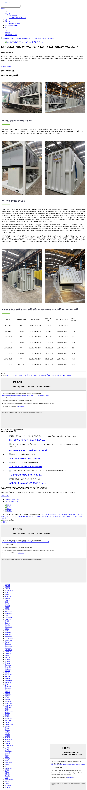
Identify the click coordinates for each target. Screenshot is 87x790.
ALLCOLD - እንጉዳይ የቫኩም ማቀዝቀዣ (25, 467)
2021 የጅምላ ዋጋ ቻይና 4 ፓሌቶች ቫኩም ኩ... (27, 440)
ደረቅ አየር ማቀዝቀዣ (51, 516)
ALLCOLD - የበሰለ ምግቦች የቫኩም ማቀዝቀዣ (28, 483)
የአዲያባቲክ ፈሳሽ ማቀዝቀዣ (68, 516)
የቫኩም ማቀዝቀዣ (15, 16)
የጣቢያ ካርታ (45, 514)
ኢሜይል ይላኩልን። (7, 66)
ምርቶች (7, 14)
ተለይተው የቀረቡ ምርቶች (17, 18)
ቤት (6, 12)
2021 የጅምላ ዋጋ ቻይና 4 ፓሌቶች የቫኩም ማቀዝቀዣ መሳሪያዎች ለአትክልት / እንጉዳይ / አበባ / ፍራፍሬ (38, 375)
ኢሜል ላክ (4, 522)
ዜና (6, 20)
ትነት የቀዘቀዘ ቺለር (19, 516)
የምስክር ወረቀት (14, 23)
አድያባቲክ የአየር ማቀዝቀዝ (58, 514)
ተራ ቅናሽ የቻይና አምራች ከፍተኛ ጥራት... (25, 475)
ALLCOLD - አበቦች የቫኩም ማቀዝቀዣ (25, 458)
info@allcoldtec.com (12, 499)
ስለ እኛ (7, 22)
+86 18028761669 (11, 501)
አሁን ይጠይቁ (5, 496)
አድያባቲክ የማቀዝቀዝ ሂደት (35, 516)
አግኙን (7, 27)
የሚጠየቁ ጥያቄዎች (11, 25)
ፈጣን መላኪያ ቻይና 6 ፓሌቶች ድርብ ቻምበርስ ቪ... (29, 450)
